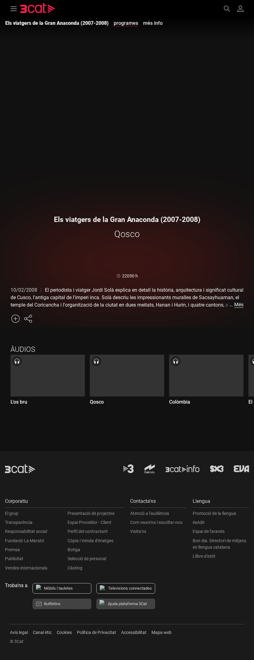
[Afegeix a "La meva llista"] (15, 319)
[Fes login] (240, 8)
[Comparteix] (28, 319)
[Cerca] (230, 8)
